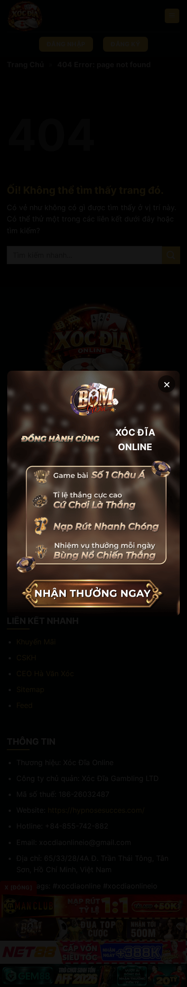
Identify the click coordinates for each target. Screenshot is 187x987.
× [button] (167, 384)
